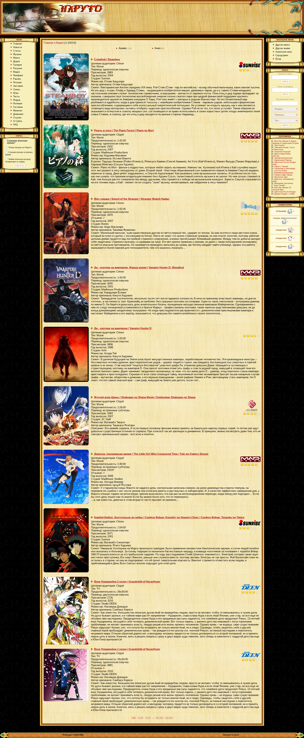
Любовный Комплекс (283, 158)
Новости (17, 47)
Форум (16, 100)
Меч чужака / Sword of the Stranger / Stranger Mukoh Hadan (131, 198)
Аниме (122, 48)
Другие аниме (283, 48)
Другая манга (283, 44)
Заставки (18, 86)
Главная (17, 43)
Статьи (17, 50)
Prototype (67, 735)
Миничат (17, 110)
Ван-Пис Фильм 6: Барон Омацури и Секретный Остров (285, 142)
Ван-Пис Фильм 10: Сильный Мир (281, 188)
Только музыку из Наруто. (20, 147)
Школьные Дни (280, 177)
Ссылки (17, 117)
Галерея (17, 64)
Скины (16, 89)
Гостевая (18, 107)
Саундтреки (282, 55)
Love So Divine (280, 171)
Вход (278, 59)
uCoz (236, 735)
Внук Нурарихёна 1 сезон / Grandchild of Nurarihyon (127, 649)
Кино (157, 48)
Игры (15, 93)
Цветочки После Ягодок (285, 192)
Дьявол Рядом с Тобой (284, 194)
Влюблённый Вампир (283, 173)
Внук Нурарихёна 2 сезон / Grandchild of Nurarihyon (127, 581)
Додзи (16, 61)
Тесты (16, 96)
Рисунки (17, 68)
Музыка (17, 54)
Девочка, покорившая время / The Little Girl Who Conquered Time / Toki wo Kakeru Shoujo (151, 453)
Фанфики (18, 75)
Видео (16, 72)
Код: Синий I (279, 185)
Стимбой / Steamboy (107, 59)
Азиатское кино (284, 51)
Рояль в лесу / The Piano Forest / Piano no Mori (124, 130)
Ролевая (17, 103)
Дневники (18, 114)
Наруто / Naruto (281, 166)
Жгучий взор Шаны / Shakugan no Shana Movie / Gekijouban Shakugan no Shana (144, 397)
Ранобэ (17, 79)
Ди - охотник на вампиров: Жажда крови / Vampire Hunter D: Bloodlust (139, 267)
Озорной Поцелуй (282, 152)
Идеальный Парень (283, 160)
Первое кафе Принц (283, 175)
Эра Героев (279, 145)
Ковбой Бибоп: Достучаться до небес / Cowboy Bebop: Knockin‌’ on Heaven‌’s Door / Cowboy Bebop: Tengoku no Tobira (169, 517)
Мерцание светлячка (283, 183)
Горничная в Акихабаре (284, 168)
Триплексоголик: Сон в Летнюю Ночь (282, 148)
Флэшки (17, 82)
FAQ (15, 124)
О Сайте (17, 121)
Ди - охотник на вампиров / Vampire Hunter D (122, 328)
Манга (16, 57)
